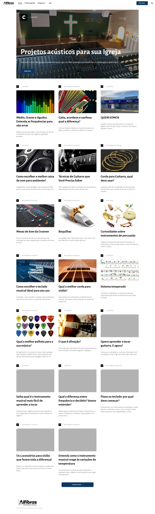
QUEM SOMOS (110, 117)
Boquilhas (65, 231)
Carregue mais (76, 485)
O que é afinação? (70, 341)
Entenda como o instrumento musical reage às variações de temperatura (77, 459)
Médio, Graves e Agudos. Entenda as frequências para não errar (34, 121)
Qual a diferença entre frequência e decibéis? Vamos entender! (77, 400)
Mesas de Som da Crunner (32, 231)
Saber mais (27, 71)
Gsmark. (40, 508)
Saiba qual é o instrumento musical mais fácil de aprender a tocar (33, 400)
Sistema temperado (113, 286)
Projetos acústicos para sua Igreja (71, 52)
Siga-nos (142, 3)
